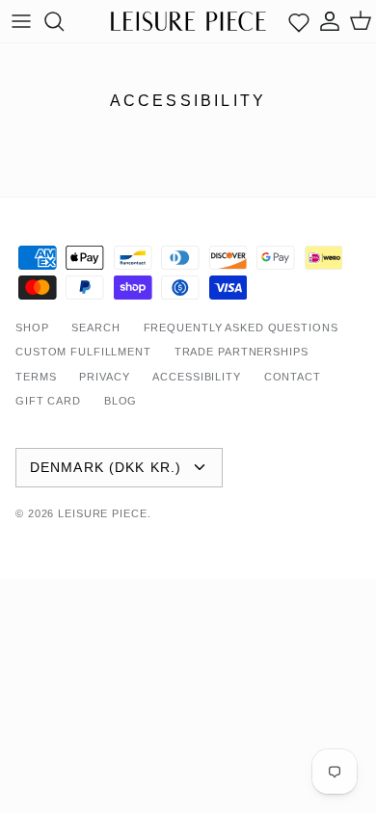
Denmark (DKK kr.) (105, 467)
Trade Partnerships (242, 351)
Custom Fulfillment (83, 351)
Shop (32, 327)
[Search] (63, 21)
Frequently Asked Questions (241, 327)
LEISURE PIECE (102, 513)
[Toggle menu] (21, 21)
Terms (35, 376)
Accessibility (196, 376)
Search (95, 327)
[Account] (329, 21)
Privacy (104, 376)
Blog (121, 400)
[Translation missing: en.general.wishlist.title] (298, 21)
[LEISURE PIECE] (188, 21)
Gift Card (48, 400)
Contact (292, 376)
